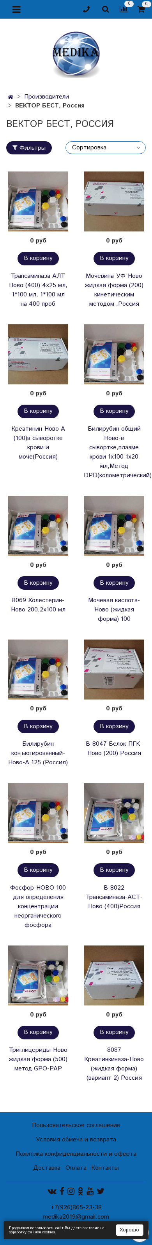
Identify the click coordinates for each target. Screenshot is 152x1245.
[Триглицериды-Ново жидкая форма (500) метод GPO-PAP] (38, 975)
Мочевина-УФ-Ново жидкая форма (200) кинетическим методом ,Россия (114, 290)
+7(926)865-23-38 (76, 1207)
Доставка (46, 1168)
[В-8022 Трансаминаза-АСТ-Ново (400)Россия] (114, 813)
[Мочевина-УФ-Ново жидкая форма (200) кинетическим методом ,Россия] (114, 201)
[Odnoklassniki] (80, 1191)
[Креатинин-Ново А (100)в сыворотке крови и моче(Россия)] (38, 354)
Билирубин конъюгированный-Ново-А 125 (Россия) (38, 753)
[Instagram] (70, 1191)
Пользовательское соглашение (76, 1125)
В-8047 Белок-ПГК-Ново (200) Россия (114, 748)
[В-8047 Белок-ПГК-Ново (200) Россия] (114, 669)
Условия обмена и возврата (76, 1139)
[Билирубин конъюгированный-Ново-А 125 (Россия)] (38, 669)
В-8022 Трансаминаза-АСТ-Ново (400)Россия (114, 897)
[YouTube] (90, 1191)
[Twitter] (100, 1191)
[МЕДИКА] (76, 52)
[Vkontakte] (52, 1191)
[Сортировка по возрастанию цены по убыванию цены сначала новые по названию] (105, 147)
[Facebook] (62, 1191)
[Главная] (11, 97)
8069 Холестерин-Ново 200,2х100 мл (38, 605)
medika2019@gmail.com (76, 1216)
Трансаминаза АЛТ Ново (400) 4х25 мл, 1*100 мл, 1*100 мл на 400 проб (38, 290)
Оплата (76, 1168)
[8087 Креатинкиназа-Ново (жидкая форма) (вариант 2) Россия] (114, 975)
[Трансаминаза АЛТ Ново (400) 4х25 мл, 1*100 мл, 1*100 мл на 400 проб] (38, 201)
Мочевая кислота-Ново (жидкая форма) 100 (114, 609)
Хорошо (129, 1230)
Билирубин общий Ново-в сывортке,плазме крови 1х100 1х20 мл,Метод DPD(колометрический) (114, 452)
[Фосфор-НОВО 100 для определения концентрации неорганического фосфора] (38, 813)
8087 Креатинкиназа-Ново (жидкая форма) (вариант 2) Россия (114, 1064)
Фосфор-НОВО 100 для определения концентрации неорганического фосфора (38, 906)
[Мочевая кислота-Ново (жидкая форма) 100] (114, 526)
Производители (46, 96)
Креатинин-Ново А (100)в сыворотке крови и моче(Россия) (38, 442)
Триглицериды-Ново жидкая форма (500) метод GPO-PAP (38, 1059)
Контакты (105, 1168)
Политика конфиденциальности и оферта (76, 1154)
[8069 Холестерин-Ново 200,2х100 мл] (38, 526)
